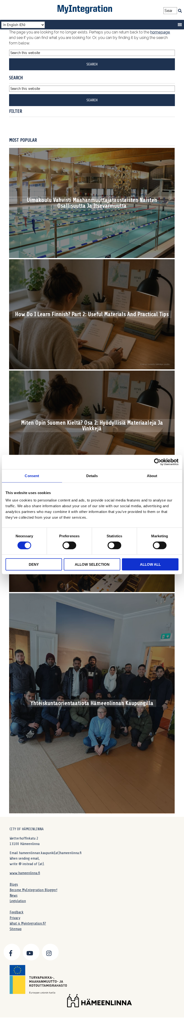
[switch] (69, 545)
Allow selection (92, 564)
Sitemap (16, 929)
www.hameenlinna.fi (25, 873)
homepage (160, 32)
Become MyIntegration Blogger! (33, 890)
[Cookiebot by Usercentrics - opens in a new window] (157, 461)
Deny (34, 564)
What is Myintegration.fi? (28, 923)
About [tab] (152, 476)
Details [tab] (92, 476)
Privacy (15, 918)
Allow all (150, 564)
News (13, 895)
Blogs (14, 884)
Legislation (18, 901)
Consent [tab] (32, 476)
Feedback (16, 912)
